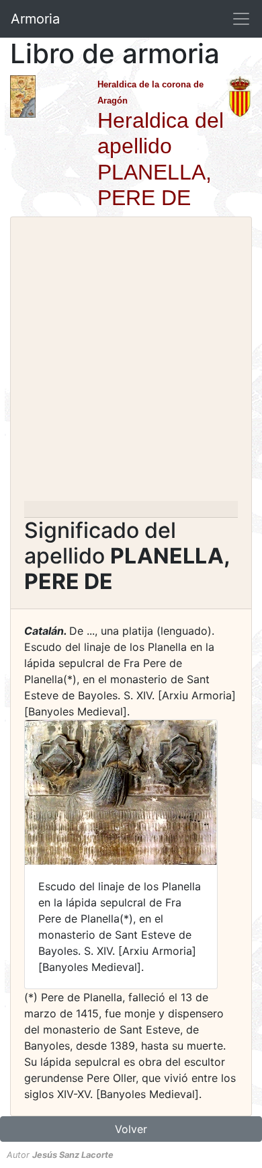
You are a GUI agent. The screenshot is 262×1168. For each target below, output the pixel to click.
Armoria (35, 19)
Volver (131, 1129)
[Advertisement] (131, 363)
